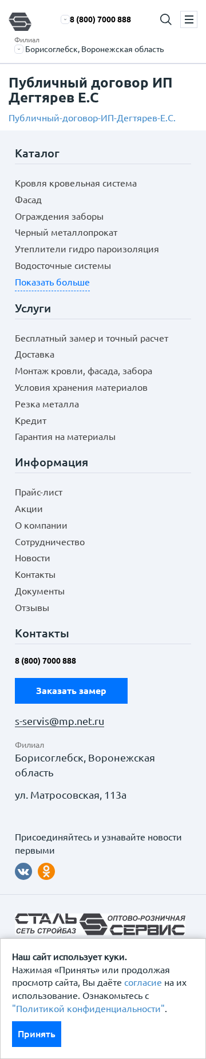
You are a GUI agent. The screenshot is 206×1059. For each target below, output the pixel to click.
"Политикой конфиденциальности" (88, 1009)
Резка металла (47, 404)
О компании (41, 525)
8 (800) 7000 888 (100, 19)
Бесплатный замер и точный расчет (91, 338)
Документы (40, 591)
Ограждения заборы (59, 216)
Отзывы (32, 607)
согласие (143, 982)
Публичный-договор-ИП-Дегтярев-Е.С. (92, 118)
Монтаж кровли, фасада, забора (83, 371)
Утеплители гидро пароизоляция (87, 249)
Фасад (28, 200)
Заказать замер (71, 690)
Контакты (35, 574)
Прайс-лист (38, 492)
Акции (29, 508)
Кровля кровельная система (76, 183)
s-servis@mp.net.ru (59, 721)
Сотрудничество (50, 542)
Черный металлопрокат (66, 232)
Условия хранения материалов (81, 387)
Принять (37, 1034)
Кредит (30, 420)
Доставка (34, 354)
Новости (32, 558)
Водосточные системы (63, 265)
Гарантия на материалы (65, 436)
